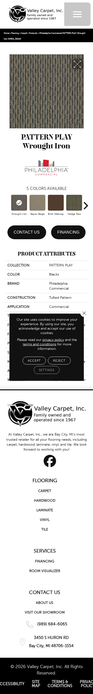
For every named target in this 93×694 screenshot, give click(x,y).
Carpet (24, 33)
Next (85, 203)
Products (33, 33)
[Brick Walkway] (56, 203)
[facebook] (50, 461)
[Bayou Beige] (37, 203)
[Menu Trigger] (77, 14)
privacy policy (53, 339)
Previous (7, 203)
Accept (34, 360)
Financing (68, 232)
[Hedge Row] (74, 203)
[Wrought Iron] (19, 203)
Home (6, 33)
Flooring (15, 33)
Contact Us (27, 232)
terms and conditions (39, 344)
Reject (59, 360)
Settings (46, 370)
